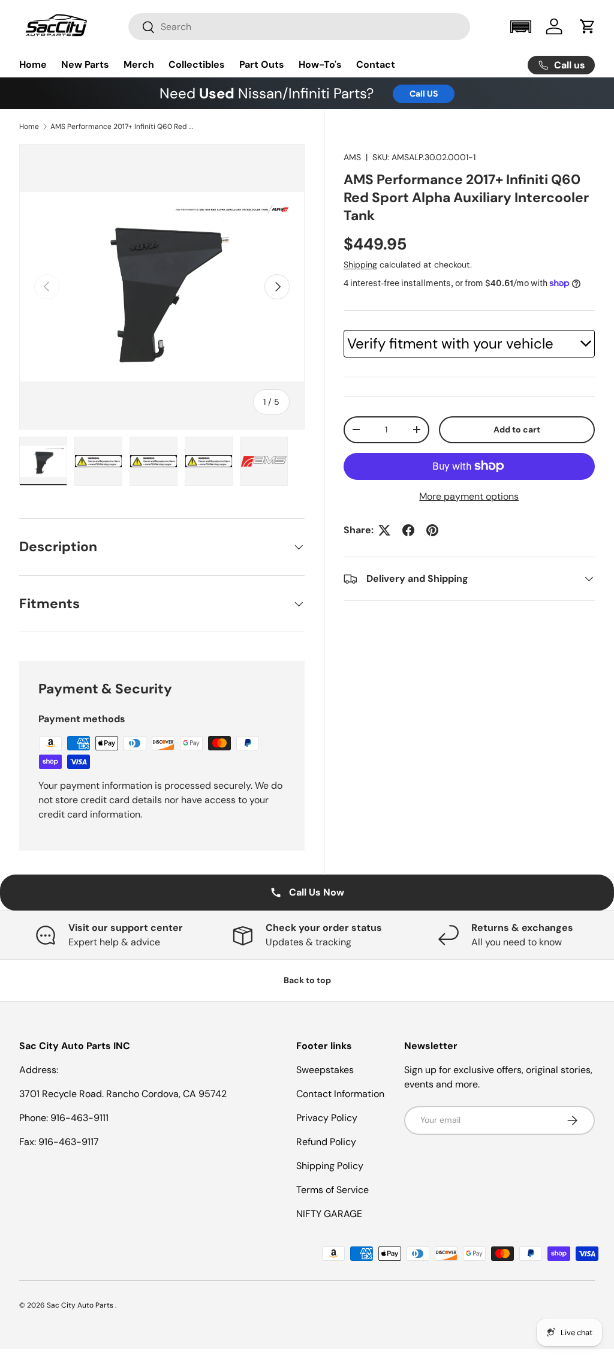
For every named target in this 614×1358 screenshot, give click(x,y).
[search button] (141, 28)
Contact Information (340, 1093)
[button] (520, 26)
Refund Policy (326, 1141)
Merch (139, 64)
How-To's (320, 64)
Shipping (360, 264)
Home (33, 64)
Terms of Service (332, 1189)
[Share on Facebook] (408, 530)
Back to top (307, 980)
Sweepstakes (325, 1069)
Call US (424, 93)
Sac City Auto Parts (81, 1305)
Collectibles (196, 64)
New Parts (85, 64)
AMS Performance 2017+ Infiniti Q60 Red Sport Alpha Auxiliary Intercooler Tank (122, 126)
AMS (352, 157)
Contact (375, 64)
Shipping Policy (329, 1165)
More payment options (469, 496)
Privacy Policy (326, 1117)
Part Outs (261, 64)
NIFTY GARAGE (329, 1213)
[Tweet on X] (384, 530)
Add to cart (516, 429)
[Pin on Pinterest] (432, 530)
